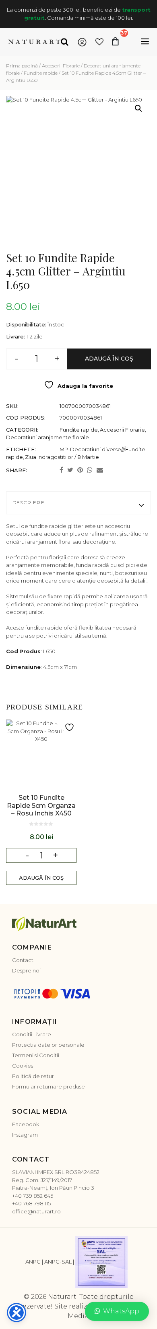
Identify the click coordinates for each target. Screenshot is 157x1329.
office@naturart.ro (36, 1211)
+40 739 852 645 (32, 1195)
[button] (138, 108)
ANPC (33, 1262)
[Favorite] (99, 42)
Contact (22, 960)
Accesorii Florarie (61, 66)
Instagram (25, 1134)
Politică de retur (33, 1076)
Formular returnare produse (48, 1086)
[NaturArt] (34, 41)
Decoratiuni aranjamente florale (47, 437)
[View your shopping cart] (124, 42)
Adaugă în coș (109, 358)
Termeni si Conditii (35, 1055)
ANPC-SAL (58, 1262)
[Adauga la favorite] (70, 727)
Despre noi (26, 970)
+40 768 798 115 (31, 1203)
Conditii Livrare (31, 1034)
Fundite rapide (41, 73)
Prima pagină (22, 66)
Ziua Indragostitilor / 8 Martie (62, 457)
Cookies (22, 1065)
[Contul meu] (82, 42)
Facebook (25, 1124)
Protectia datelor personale (48, 1045)
